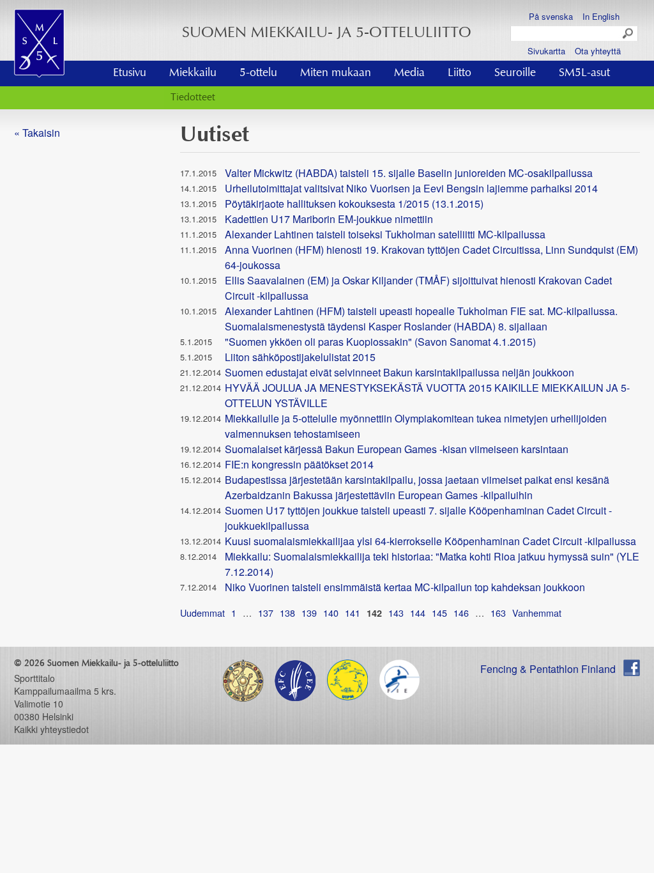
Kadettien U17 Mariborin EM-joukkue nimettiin (329, 219)
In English (601, 16)
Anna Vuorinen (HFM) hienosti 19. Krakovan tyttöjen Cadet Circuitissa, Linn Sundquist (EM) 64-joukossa (431, 257)
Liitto (459, 73)
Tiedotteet (193, 98)
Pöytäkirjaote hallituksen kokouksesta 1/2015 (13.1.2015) (354, 203)
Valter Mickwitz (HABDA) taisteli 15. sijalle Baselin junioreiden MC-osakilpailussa (409, 173)
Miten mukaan (335, 73)
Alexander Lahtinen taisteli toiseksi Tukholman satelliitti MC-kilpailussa (385, 234)
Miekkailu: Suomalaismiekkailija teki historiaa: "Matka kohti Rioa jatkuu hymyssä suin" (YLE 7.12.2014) (432, 564)
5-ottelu (258, 73)
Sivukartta (546, 51)
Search (628, 34)
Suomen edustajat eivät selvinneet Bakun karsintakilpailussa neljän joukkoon (399, 372)
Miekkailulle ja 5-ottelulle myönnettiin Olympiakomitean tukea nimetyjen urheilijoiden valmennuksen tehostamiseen (416, 426)
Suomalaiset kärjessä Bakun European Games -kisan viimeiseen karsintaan (396, 449)
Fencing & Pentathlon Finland (548, 668)
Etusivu (129, 73)
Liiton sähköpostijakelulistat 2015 (300, 357)
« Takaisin (37, 132)
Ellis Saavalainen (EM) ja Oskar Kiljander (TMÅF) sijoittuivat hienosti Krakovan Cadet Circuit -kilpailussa (418, 288)
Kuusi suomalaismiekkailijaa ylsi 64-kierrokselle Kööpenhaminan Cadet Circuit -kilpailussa (430, 541)
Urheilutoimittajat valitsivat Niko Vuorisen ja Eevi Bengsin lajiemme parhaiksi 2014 (411, 188)
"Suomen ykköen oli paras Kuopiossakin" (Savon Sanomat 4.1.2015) (380, 341)
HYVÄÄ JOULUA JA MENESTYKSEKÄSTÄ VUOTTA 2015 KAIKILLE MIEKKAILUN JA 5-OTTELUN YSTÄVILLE (427, 395)
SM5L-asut (584, 73)
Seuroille (515, 73)
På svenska (551, 16)
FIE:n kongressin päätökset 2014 (299, 464)
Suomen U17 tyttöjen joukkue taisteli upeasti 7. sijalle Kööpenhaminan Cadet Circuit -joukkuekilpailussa (418, 518)
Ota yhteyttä (598, 51)
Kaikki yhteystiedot (51, 729)
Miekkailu (193, 73)
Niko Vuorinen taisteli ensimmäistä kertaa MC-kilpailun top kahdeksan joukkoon (405, 587)
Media (409, 73)
